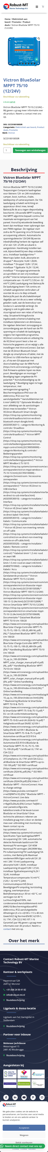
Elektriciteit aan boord (25, 127)
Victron (11, 133)
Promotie (13, 130)
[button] (38, 38)
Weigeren (24, 1135)
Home (7, 19)
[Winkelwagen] (43, 6)
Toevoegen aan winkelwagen (30, 150)
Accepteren (24, 1127)
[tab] (24, 169)
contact (7, 929)
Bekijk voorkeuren (24, 1142)
